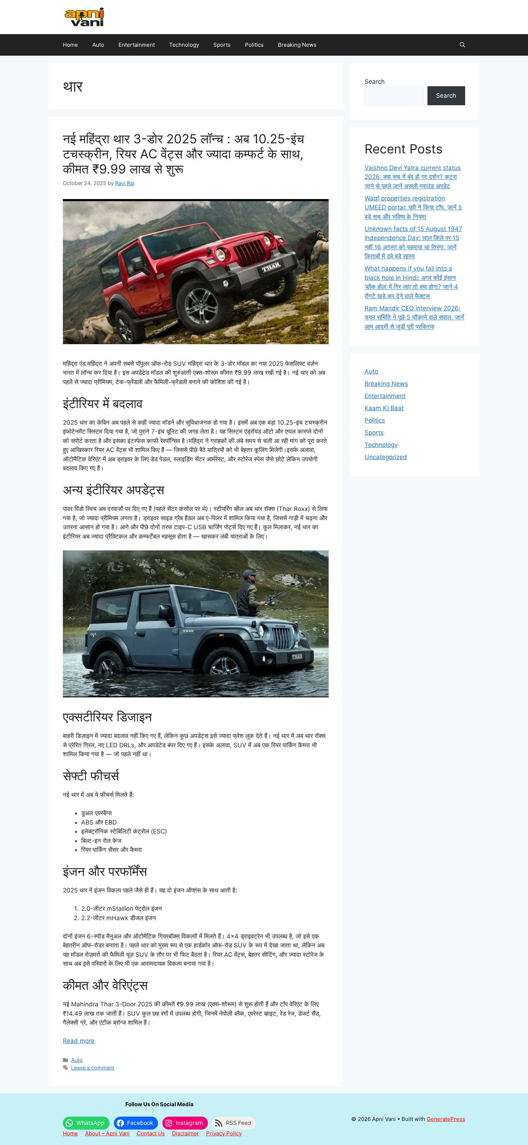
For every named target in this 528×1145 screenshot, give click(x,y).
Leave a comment (92, 1068)
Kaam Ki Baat (384, 408)
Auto (98, 44)
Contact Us (151, 1133)
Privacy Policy (224, 1133)
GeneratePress (446, 1119)
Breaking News (297, 44)
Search (375, 81)
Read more (78, 1040)
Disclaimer (185, 1133)
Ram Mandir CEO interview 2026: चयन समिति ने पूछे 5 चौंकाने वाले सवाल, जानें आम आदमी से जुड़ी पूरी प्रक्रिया (414, 317)
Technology (184, 44)
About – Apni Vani (107, 1133)
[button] (462, 45)
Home (70, 44)
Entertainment (137, 44)
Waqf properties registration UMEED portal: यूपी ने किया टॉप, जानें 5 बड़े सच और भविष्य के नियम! (413, 207)
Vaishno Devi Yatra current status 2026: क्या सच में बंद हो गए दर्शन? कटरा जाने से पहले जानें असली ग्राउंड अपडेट (413, 177)
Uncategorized (386, 457)
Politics (254, 44)
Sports (222, 44)
